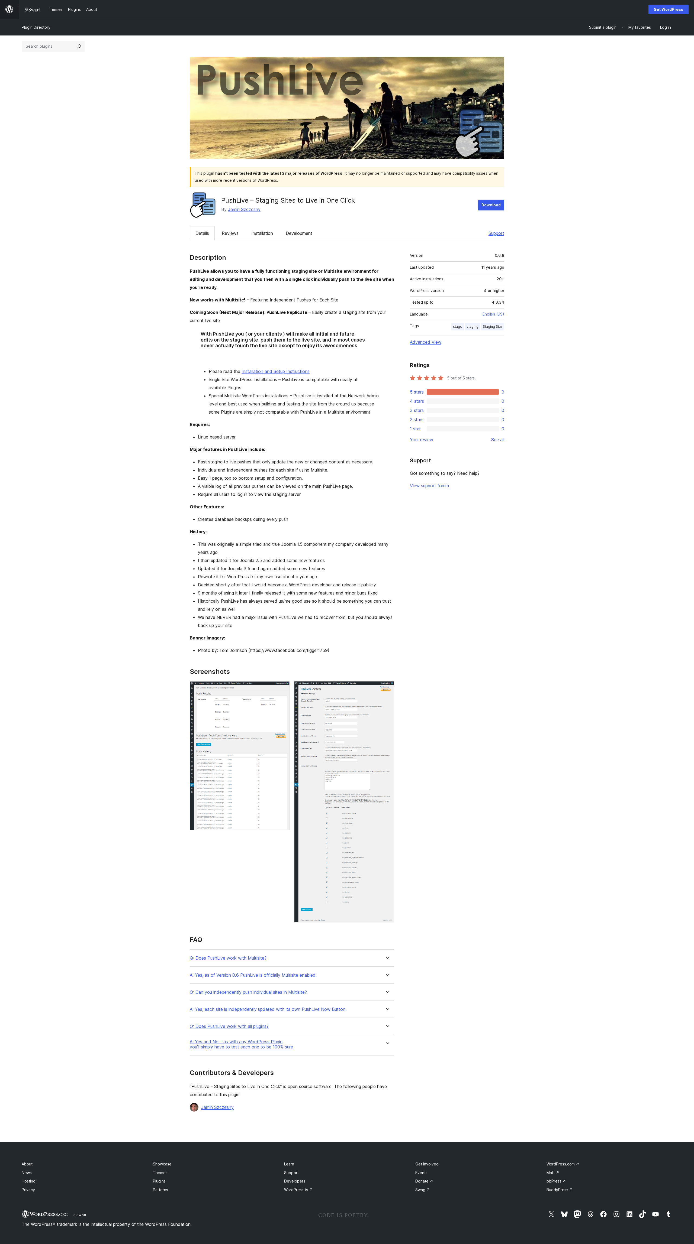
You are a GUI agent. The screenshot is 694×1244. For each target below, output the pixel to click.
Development (299, 233)
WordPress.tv (298, 1189)
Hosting (29, 1181)
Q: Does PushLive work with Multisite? (228, 958)
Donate (424, 1181)
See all (497, 439)
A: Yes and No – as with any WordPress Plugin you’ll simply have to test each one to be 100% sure (241, 1044)
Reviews (230, 233)
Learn (289, 1164)
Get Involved (427, 1164)
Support (496, 233)
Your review (421, 439)
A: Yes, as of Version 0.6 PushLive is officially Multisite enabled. (253, 975)
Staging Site (492, 326)
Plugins (159, 1181)
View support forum (429, 485)
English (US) (493, 314)
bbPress (556, 1181)
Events (421, 1172)
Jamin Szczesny (244, 209)
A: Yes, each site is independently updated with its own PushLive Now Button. (268, 1009)
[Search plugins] (79, 46)
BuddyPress (560, 1189)
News (27, 1172)
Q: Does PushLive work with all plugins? (229, 1026)
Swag (422, 1189)
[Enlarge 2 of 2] (387, 688)
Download (491, 205)
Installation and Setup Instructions (276, 371)
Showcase (162, 1164)
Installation (262, 233)
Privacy (28, 1189)
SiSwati (79, 1215)
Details (202, 233)
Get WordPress (668, 9)
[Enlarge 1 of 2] (282, 688)
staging (472, 326)
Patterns (160, 1189)
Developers (294, 1181)
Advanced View (425, 342)
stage (457, 326)
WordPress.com (563, 1164)
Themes (160, 1172)
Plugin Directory (36, 27)
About (27, 1164)
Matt (553, 1172)
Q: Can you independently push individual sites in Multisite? (248, 992)
